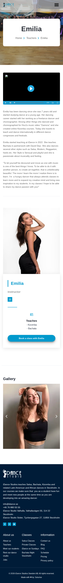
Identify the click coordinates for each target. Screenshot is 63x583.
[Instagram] (10, 299)
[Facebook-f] (4, 524)
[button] (56, 4)
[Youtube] (14, 524)
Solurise (38, 577)
